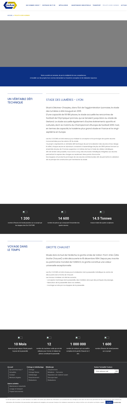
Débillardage (33, 375)
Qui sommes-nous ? (33, 5)
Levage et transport (16, 389)
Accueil (10, 15)
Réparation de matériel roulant (58, 375)
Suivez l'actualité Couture (103, 367)
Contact (12, 375)
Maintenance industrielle (81, 5)
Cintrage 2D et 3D (48, 5)
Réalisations (33, 380)
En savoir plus (117, 402)
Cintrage (31, 370)
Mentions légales (15, 377)
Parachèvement (34, 377)
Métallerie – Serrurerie (55, 372)
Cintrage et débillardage (35, 367)
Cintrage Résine (34, 372)
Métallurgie (63, 5)
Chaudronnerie (53, 370)
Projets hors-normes (111, 5)
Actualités (12, 372)
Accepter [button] (109, 402)
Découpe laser (53, 377)
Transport (97, 5)
